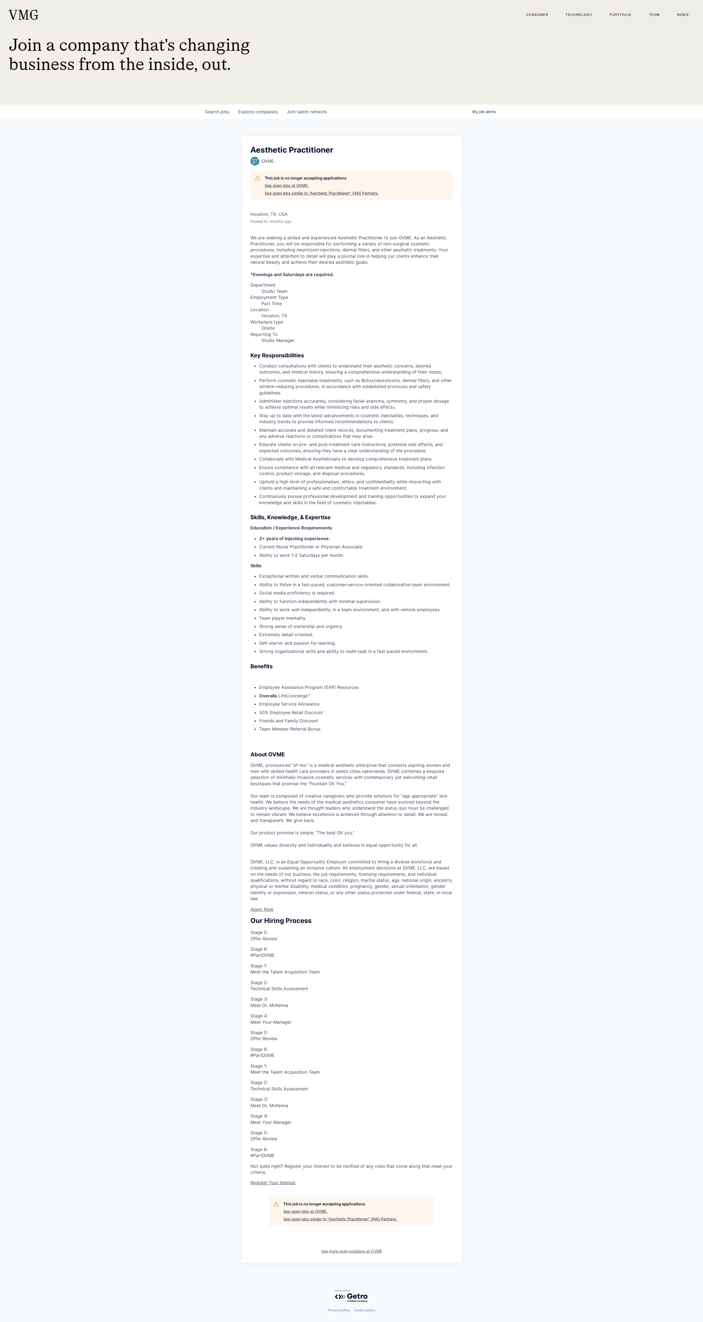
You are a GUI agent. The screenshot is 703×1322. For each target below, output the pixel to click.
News (683, 14)
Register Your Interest (272, 1182)
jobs (217, 111)
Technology (579, 14)
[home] (23, 15)
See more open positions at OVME (351, 1251)
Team (654, 14)
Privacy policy (339, 1310)
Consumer (537, 14)
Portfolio (621, 14)
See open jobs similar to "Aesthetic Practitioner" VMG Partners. (322, 193)
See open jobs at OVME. (287, 185)
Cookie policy (364, 1310)
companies (258, 111)
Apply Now (262, 909)
